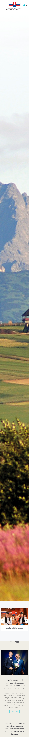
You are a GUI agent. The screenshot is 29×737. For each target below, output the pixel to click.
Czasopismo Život (14, 628)
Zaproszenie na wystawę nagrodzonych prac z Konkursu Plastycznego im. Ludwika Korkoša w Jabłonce (14, 728)
